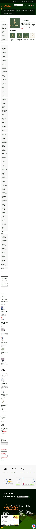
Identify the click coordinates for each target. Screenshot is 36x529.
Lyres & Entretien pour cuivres (4, 264)
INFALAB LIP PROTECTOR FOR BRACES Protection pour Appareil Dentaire (4, 384)
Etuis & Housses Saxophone (4, 186)
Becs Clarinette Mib (4, 72)
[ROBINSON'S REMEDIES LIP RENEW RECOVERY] (3, 319)
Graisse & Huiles (4, 265)
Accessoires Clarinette (3, 46)
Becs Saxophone (4, 142)
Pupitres (3, 27)
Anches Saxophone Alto (4, 134)
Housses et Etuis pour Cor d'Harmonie (4, 247)
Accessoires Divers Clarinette (4, 122)
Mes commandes (21, 509)
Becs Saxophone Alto (4, 150)
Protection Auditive (4, 36)
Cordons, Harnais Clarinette (4, 102)
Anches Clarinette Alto (4, 57)
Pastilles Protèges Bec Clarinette (4, 83)
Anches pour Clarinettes (4, 49)
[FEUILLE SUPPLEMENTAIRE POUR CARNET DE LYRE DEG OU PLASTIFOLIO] (3, 308)
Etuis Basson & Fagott (4, 220)
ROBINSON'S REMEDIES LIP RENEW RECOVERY (4, 323)
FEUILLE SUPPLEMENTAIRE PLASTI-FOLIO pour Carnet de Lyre (4, 312)
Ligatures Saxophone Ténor (4, 169)
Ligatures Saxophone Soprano (3, 162)
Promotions (2, 421)
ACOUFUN (3, 296)
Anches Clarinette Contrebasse (3, 63)
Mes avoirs (20, 511)
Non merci (4, 524)
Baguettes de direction (3, 40)
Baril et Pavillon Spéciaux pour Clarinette (4, 113)
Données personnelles (3, 287)
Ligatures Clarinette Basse (4, 99)
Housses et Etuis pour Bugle (4, 244)
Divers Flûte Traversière (4, 206)
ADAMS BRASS (4, 299)
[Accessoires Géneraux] (12, 35)
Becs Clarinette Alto (4, 77)
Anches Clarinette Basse (4, 60)
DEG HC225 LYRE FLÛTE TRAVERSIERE (3, 363)
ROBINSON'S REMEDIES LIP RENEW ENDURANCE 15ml (4, 342)
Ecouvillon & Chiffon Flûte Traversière (4, 197)
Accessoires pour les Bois (3, 43)
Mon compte (21, 505)
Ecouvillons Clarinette (3, 104)
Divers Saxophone (3, 192)
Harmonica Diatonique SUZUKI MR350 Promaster (4, 373)
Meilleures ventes (3, 304)
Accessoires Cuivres (3, 232)
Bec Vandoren (3, 454)
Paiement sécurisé (5, 285)
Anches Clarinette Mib (4, 52)
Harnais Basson (4, 224)
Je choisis (10, 524)
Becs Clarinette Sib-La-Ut (4, 75)
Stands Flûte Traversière (4, 204)
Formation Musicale (4, 457)
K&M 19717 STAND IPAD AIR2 (4, 428)
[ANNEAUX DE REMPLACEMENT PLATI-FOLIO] (3, 391)
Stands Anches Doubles (4, 216)
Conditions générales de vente (4, 280)
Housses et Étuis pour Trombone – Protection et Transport (4, 251)
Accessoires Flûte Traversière (4, 194)
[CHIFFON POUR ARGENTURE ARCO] (3, 349)
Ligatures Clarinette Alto (4, 96)
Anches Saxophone (3, 449)
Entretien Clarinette (3, 107)
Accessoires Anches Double (3, 209)
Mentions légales (4, 278)
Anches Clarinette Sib (4, 54)
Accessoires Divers (3, 271)
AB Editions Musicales (3, 293)
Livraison (3, 277)
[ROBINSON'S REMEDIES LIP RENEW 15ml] (3, 339)
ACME (3, 295)
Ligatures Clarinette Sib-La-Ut (4, 92)
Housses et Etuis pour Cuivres (3, 236)
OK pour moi (16, 524)
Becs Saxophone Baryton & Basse (4, 156)
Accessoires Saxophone (3, 124)
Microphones (3, 35)
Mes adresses (20, 512)
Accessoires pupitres (4, 33)
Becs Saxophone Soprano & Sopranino (3, 146)
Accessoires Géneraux (3, 22)
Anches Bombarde (3, 229)
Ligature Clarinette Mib (4, 89)
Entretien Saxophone (3, 181)
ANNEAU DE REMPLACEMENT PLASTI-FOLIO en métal (4, 395)
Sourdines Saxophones (3, 189)
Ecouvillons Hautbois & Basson (4, 223)
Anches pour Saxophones (4, 127)
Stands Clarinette (4, 110)
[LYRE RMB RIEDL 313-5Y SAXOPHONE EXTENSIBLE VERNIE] (3, 401)
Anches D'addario (3, 453)
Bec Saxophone (3, 450)
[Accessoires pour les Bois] (19, 35)
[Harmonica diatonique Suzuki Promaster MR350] (3, 370)
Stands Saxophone (3, 184)
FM (1, 458)
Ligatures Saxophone (3, 159)
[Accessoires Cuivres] (26, 35)
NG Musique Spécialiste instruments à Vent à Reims (4, 283)
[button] (2, 527)
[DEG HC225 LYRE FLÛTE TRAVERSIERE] (3, 360)
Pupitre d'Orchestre (3, 31)
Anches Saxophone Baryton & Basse (4, 140)
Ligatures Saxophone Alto (4, 166)
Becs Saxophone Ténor (4, 153)
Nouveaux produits (13, 508)
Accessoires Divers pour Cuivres (4, 268)
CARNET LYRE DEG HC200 (4, 332)
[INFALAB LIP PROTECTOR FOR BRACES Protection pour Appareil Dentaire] (3, 380)
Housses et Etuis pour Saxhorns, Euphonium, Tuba (4, 256)
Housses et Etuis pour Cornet (4, 241)
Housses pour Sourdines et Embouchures (4, 260)
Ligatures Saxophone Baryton (3, 172)
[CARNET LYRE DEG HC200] (3, 329)
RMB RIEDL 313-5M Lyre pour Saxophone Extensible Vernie (4, 405)
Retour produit (21, 510)
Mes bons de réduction (22, 515)
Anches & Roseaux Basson (4, 212)
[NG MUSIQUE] (6, 6)
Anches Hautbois (4, 213)
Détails (22, 28)
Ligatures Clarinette (3, 87)
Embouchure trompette (3, 460)
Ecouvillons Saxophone (3, 178)
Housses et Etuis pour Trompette (4, 238)
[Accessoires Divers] (32, 35)
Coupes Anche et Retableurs (4, 68)
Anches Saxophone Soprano (3, 130)
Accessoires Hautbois (4, 227)
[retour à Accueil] (1, 16)
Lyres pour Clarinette (3, 116)
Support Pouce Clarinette (4, 119)
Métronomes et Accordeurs (3, 25)
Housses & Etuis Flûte (4, 201)
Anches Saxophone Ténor (4, 137)
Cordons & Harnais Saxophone (4, 175)
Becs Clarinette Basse (4, 80)
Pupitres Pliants (4, 28)
